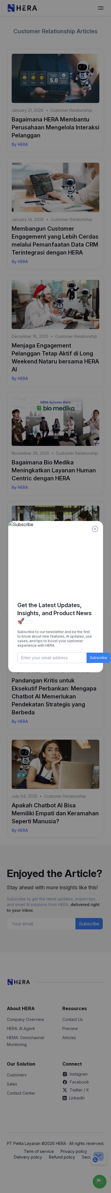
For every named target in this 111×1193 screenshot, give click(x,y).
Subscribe (98, 658)
